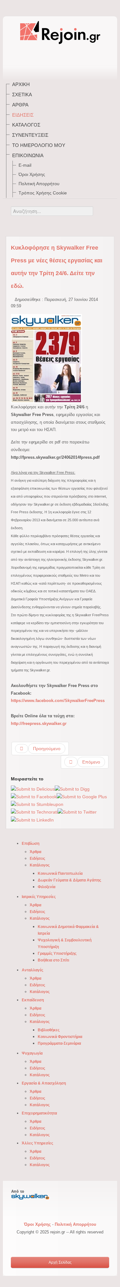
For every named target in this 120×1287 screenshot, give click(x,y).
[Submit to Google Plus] (82, 796)
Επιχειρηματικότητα (39, 1113)
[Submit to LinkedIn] (32, 819)
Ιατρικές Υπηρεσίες (39, 897)
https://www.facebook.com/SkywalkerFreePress (58, 700)
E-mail (25, 165)
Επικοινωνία (28, 155)
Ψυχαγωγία (32, 1053)
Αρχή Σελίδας (60, 1262)
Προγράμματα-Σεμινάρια (59, 1043)
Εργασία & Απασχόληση (44, 1083)
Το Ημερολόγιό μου (38, 145)
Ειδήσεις (23, 115)
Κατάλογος (26, 125)
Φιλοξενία (46, 887)
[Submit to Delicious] (33, 788)
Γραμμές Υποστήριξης (57, 953)
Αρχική (21, 84)
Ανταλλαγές (32, 970)
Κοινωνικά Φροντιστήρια (60, 1037)
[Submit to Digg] (72, 788)
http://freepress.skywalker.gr (39, 723)
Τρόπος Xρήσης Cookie (43, 192)
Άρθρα (20, 104)
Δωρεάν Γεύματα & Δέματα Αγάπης (69, 880)
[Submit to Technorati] (34, 812)
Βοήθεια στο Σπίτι (53, 960)
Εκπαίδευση (33, 1000)
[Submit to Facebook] (34, 796)
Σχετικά (22, 94)
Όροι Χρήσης (32, 174)
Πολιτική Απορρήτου (39, 183)
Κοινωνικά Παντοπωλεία (60, 873)
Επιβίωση (30, 843)
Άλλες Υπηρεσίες (37, 1143)
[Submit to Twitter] (77, 812)
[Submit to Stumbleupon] (37, 804)
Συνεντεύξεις (30, 135)
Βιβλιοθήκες (49, 1030)
